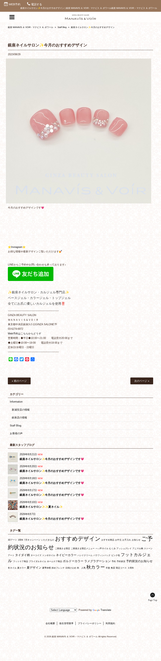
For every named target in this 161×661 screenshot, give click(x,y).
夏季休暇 (46, 568)
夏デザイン (34, 567)
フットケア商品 (20, 561)
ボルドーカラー (73, 561)
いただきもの (47, 540)
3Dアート (12, 540)
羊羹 (108, 568)
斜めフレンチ (58, 568)
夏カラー (21, 568)
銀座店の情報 (19, 417)
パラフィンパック (102, 555)
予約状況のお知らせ (139, 561)
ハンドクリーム (84, 555)
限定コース (121, 568)
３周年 (130, 568)
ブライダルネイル (37, 561)
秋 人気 (81, 568)
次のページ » (141, 380)
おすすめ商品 (107, 540)
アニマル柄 (137, 548)
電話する (36, 4)
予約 (114, 561)
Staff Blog (62, 27)
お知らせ (136, 540)
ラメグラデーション (97, 561)
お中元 (118, 540)
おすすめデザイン (78, 538)
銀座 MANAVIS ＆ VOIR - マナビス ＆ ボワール (30, 27)
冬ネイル (12, 568)
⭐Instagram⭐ (17, 247)
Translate (106, 610)
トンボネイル (48, 555)
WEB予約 (14, 4)
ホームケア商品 (54, 561)
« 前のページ (19, 380)
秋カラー (95, 567)
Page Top (152, 600)
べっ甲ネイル (101, 548)
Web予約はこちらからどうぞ (24, 333)
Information (16, 401)
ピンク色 (115, 555)
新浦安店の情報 (21, 409)
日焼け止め (70, 568)
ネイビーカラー (66, 555)
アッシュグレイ (124, 548)
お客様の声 (16, 433)
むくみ (112, 548)
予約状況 (121, 561)
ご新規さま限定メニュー (83, 548)
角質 (113, 568)
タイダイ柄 (22, 555)
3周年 (20, 540)
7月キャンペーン (32, 540)
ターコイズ (36, 555)
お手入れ (126, 540)
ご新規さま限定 (62, 548)
